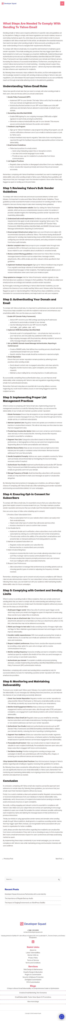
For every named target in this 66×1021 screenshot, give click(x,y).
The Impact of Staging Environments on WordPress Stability (25, 903)
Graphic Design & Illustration (33, 972)
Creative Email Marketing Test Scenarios (33, 993)
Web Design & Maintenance (33, 969)
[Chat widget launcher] (61, 1016)
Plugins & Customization (33, 975)
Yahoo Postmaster (53, 208)
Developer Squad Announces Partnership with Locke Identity (25, 894)
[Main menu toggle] (62, 3)
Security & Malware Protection (33, 977)
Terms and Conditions (33, 963)
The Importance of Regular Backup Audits (19, 898)
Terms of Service (33, 960)
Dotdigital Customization (33, 980)
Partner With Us (33, 955)
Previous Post (7, 859)
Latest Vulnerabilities (33, 953)
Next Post (60, 859)
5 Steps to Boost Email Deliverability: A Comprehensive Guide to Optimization (33, 988)
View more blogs (33, 1001)
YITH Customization (33, 982)
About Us (33, 950)
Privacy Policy (33, 958)
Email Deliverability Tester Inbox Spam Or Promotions (33, 997)
